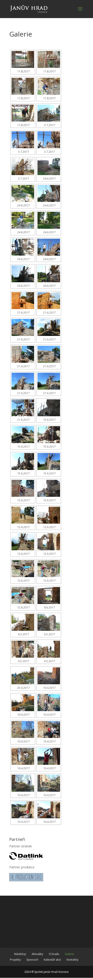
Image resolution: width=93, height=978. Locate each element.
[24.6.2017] (48, 166)
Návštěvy (20, 954)
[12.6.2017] (23, 488)
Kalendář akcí (52, 960)
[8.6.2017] (48, 595)
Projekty (15, 960)
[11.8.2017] (23, 59)
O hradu (54, 954)
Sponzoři (32, 960)
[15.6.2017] (48, 407)
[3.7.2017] (48, 113)
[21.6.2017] (23, 300)
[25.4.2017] (23, 675)
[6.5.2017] (23, 622)
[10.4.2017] (48, 675)
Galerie (69, 954)
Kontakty (72, 960)
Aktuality (37, 954)
